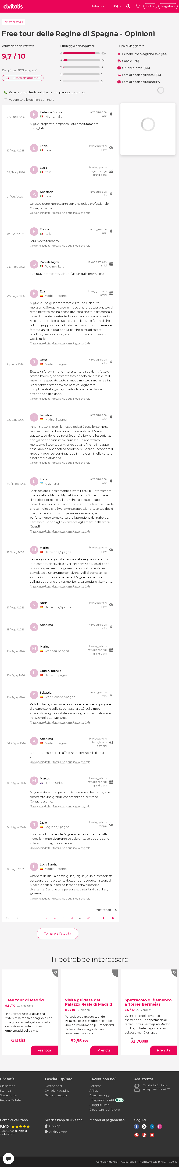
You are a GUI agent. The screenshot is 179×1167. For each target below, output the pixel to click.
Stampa (5, 1090)
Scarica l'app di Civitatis (63, 1120)
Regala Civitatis (10, 1100)
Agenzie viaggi (100, 1095)
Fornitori (95, 1086)
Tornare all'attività (13, 22)
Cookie (173, 1161)
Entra (150, 6)
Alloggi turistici (100, 1105)
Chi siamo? (7, 1086)
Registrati (168, 6)
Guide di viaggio (56, 1095)
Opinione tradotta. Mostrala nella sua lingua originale (60, 213)
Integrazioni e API (102, 1100)
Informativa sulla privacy (152, 1161)
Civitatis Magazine (57, 1090)
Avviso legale (128, 1161)
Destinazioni (53, 1086)
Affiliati (94, 1090)
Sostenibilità (8, 1095)
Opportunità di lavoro (105, 1109)
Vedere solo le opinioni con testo (31, 99)
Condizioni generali (107, 1161)
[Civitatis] (13, 6)
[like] (55, 973)
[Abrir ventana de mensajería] (8, 1158)
